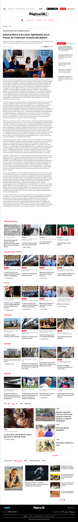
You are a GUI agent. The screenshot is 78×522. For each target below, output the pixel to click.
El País (27, 8)
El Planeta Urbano (18, 460)
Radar (21, 403)
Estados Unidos (51, 20)
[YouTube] (15, 511)
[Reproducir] (47, 8)
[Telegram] (17, 511)
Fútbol (45, 20)
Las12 (13, 403)
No (9, 403)
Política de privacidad (39, 516)
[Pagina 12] (39, 14)
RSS (74, 507)
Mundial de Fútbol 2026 (20, 8)
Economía (32, 8)
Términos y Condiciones (49, 516)
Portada (5, 26)
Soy (17, 403)
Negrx (25, 460)
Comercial (70, 507)
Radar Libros (28, 403)
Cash (5, 403)
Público (43, 460)
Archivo (25, 516)
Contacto (31, 516)
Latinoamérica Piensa (34, 460)
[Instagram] (10, 511)
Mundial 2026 (38, 20)
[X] (12, 511)
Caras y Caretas (8, 460)
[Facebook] (9, 511)
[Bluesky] (14, 511)
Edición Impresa (11, 8)
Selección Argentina (30, 20)
